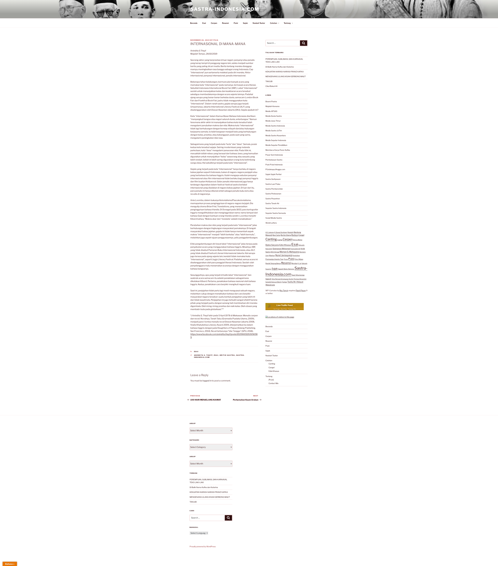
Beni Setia (276, 235)
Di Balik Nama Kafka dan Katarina (279, 67)
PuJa (215, 40)
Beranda (193, 23)
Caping (279, 240)
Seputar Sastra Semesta (275, 213)
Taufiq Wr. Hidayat (295, 282)
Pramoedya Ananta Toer (274, 259)
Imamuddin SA (295, 249)
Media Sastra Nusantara (275, 135)
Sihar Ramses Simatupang (280, 279)
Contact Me (273, 383)
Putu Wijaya (299, 259)
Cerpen (214, 23)
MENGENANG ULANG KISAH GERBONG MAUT (285, 76)
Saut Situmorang (298, 275)
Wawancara (270, 285)
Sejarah (268, 279)
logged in (207, 380)
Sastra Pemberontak (274, 189)
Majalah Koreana (272, 106)
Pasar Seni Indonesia (274, 155)
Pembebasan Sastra (273, 160)
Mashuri (272, 255)
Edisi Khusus (285, 245)
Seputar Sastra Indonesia (275, 208)
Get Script (277, 309)
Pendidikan (296, 255)
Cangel (301, 235)
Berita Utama (286, 235)
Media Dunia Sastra (273, 116)
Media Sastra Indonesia (275, 126)
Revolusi (294, 263)
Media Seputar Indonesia (275, 140)
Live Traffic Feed (284, 305)
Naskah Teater (259, 23)
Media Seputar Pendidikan (276, 145)
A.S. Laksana (269, 232)
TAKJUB (268, 81)
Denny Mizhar (297, 240)
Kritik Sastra (227, 355)
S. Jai (299, 263)
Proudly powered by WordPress (203, 546)
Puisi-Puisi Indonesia (274, 164)
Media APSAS (271, 111)
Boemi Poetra (271, 101)
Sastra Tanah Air (272, 203)
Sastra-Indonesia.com (224, 9)
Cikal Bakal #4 (271, 86)
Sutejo (284, 282)
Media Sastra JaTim (273, 130)
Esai (204, 23)
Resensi (225, 23)
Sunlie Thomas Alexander (297, 279)
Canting (271, 239)
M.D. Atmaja (275, 252)
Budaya (294, 235)
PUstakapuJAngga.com (275, 169)
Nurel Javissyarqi (283, 255)
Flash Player (301, 290)
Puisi (236, 23)
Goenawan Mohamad (281, 249)
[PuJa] (271, 380)
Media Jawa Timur (273, 121)
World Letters (271, 223)
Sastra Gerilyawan (273, 179)
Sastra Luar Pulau (272, 184)
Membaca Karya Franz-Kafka (277, 150)
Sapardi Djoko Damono (286, 269)
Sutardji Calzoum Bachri (273, 282)
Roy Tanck (283, 290)
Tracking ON (292, 309)
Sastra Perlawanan (273, 194)
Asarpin (290, 232)
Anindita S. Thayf (203, 355)
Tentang (287, 23)
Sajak (245, 23)
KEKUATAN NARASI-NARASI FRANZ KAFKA (284, 71)
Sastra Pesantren (272, 198)
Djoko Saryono (272, 245)
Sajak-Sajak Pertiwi (273, 174)
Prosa (286, 259)
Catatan (273, 23)
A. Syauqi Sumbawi (280, 232)
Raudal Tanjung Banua (273, 263)
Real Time (284, 309)
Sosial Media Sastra (273, 218)
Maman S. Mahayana (289, 252)
